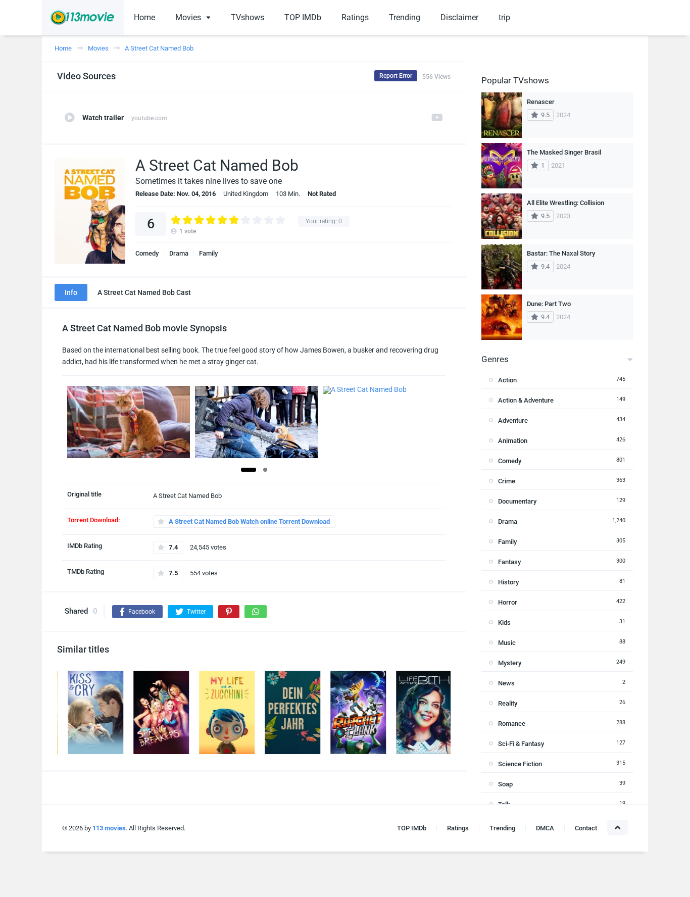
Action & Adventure (526, 400)
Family (208, 253)
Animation (512, 440)
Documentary (517, 501)
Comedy (147, 253)
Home (144, 17)
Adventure (513, 420)
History (508, 582)
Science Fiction (520, 764)
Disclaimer (459, 17)
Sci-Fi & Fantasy (521, 744)
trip (504, 17)
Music (507, 642)
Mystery (509, 663)
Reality (507, 703)
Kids (504, 622)
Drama (178, 253)
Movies (188, 17)
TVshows (247, 17)
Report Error (395, 75)
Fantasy (509, 562)
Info (71, 292)
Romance (511, 723)
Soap (505, 784)
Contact (586, 828)
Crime (506, 481)
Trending (404, 17)
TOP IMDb (302, 17)
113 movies (109, 828)
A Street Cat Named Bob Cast (144, 292)
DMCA (545, 828)
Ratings (355, 17)
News (506, 683)
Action (507, 380)
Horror (507, 602)
